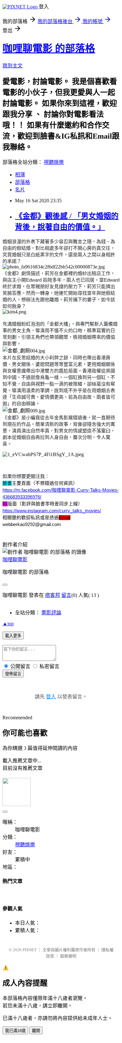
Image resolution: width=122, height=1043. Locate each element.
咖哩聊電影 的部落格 (49, 48)
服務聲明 (68, 956)
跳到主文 (13, 65)
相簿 (20, 174)
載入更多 (13, 635)
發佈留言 (13, 674)
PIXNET (30, 949)
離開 (36, 1030)
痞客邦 (52, 595)
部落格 (22, 182)
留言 (66, 595)
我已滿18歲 (15, 1030)
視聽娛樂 (54, 162)
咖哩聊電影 (15, 559)
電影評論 (51, 612)
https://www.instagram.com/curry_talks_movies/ (52, 510)
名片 (20, 189)
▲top (8, 623)
